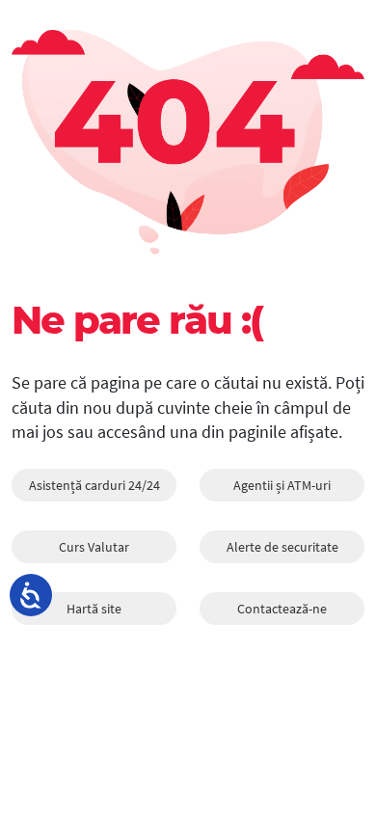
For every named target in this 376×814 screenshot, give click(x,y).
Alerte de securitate (282, 547)
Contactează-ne (282, 608)
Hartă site (94, 608)
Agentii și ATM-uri (282, 485)
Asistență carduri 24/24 (94, 485)
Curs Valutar (94, 547)
